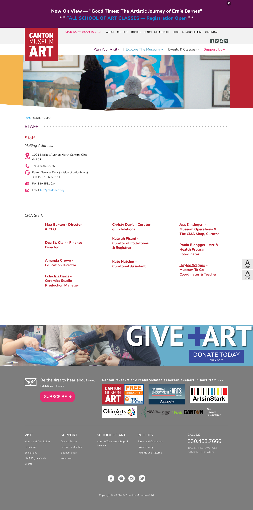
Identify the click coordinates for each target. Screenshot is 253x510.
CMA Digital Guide (35, 458)
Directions (30, 447)
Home (28, 117)
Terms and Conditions (150, 441)
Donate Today (216, 355)
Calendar (211, 32)
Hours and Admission (37, 441)
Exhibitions (31, 452)
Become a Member (71, 447)
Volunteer (66, 458)
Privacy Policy (145, 447)
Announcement (192, 32)
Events (28, 464)
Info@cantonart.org (52, 190)
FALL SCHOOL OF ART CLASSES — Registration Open (126, 18)
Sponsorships (69, 452)
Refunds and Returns (150, 452)
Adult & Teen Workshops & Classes (112, 443)
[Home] (41, 44)
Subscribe (55, 396)
